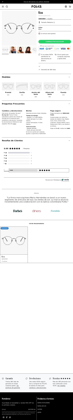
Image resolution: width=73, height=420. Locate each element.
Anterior (5, 28)
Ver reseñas (61, 385)
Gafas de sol (41, 406)
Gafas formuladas (43, 402)
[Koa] (14, 240)
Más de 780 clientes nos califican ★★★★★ (36, 1)
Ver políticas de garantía (13, 386)
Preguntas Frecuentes (13, 104)
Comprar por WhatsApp (55, 41)
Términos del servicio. (25, 414)
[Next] (70, 2)
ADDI (39, 412)
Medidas (6, 77)
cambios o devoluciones (37, 387)
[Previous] (3, 2)
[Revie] (65, 180)
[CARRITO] (70, 6)
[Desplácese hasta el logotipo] (17, 210)
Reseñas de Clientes (12, 141)
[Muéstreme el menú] (3, 6)
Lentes (39, 409)
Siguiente (33, 28)
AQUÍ (14, 123)
